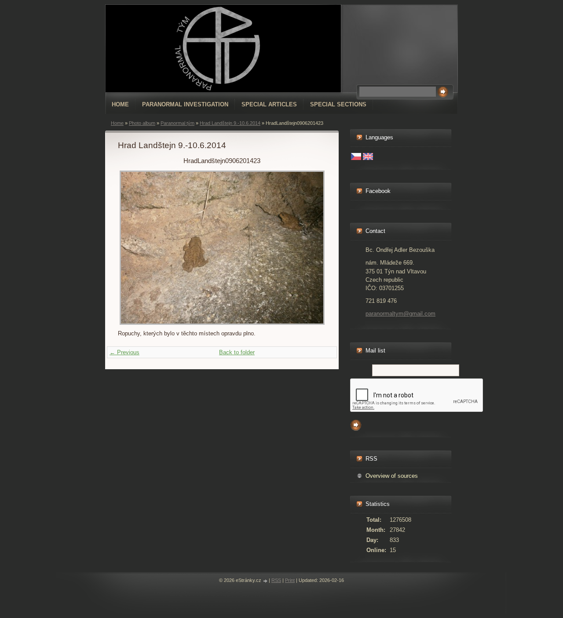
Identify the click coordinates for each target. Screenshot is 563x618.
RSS (276, 580)
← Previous (124, 352)
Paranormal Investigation (185, 104)
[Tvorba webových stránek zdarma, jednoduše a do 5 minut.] (266, 581)
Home (120, 104)
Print (290, 580)
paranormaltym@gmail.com (400, 313)
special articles (269, 104)
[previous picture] (132, 248)
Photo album (142, 123)
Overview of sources (392, 476)
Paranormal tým (177, 123)
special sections (338, 104)
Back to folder (237, 352)
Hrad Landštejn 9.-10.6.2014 (230, 123)
